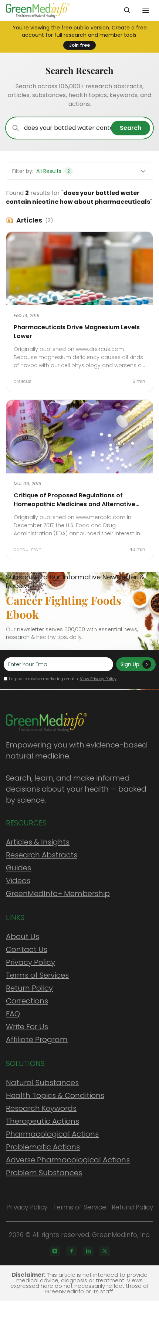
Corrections (27, 1001)
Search (130, 128)
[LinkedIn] (88, 1251)
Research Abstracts (41, 855)
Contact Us (26, 949)
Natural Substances (42, 1082)
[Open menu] (145, 10)
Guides (18, 868)
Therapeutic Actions (42, 1121)
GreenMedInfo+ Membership (58, 893)
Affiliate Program (37, 1039)
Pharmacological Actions (52, 1134)
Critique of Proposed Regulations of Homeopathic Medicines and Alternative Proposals (74, 504)
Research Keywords (41, 1108)
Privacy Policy (30, 962)
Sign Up (130, 664)
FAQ (13, 1014)
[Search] (127, 10)
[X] (104, 1251)
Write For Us (27, 1026)
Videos (18, 880)
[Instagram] (54, 1251)
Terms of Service (79, 1207)
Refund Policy (132, 1207)
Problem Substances (44, 1173)
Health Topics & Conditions (55, 1095)
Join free (79, 45)
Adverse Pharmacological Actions (68, 1160)
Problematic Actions (43, 1147)
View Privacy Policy (98, 679)
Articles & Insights (38, 842)
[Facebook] (71, 1251)
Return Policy (29, 988)
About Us (22, 936)
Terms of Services (37, 975)
